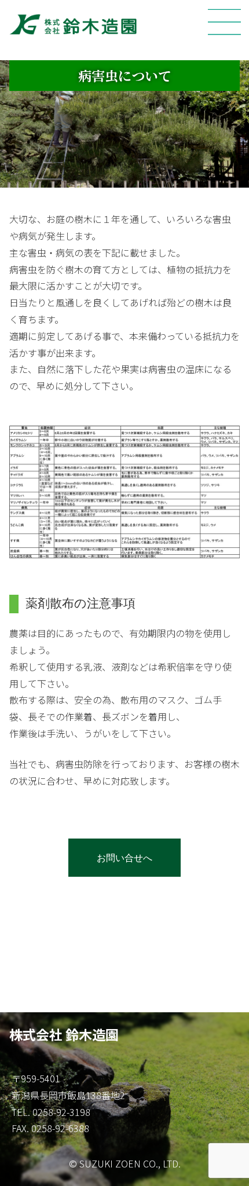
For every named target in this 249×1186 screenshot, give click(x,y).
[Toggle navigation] (224, 22)
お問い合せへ (124, 857)
